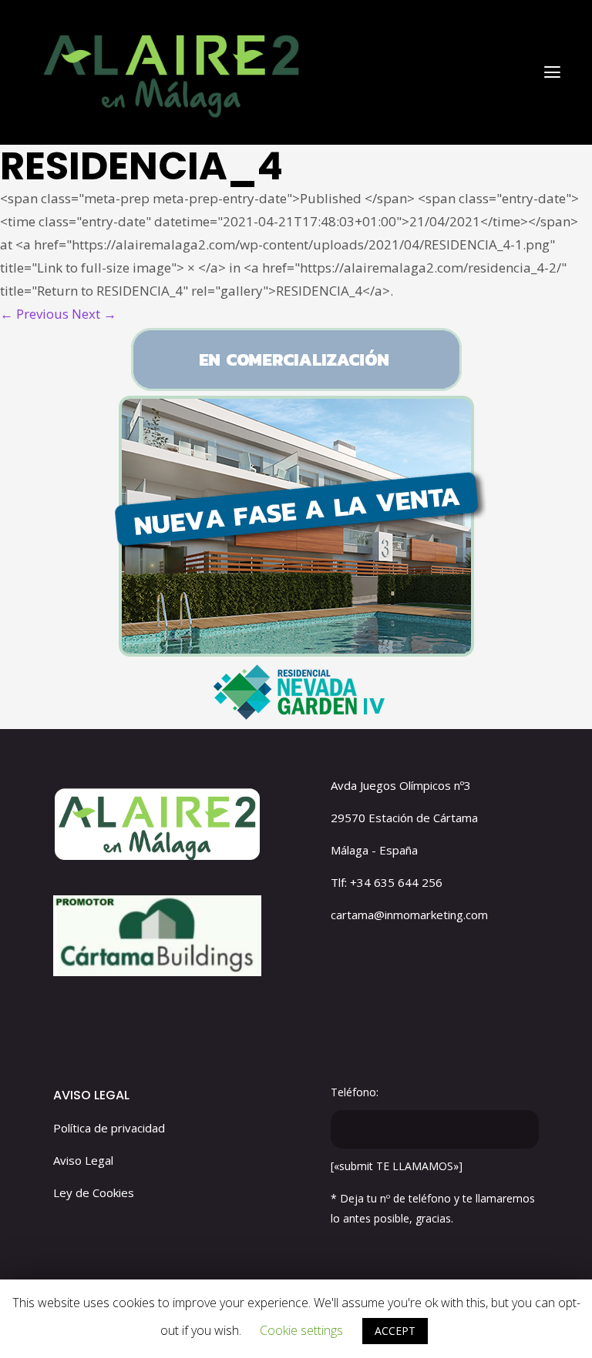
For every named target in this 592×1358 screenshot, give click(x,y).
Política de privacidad (109, 1128)
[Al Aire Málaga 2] (169, 71)
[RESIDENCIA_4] (296, 527)
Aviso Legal (83, 1160)
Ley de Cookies (93, 1192)
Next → (94, 314)
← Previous (34, 314)
